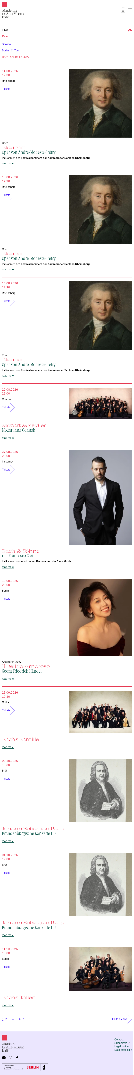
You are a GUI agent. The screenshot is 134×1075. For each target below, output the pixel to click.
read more (8, 163)
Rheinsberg (9, 80)
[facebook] (17, 1058)
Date (5, 36)
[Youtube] (4, 1058)
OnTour (15, 50)
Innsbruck (7, 461)
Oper (5, 57)
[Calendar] (123, 9)
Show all (7, 44)
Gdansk (6, 399)
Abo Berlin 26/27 (19, 57)
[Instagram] (10, 1058)
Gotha (5, 702)
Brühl (5, 770)
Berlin (5, 50)
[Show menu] (130, 10)
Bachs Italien (19, 997)
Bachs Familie (20, 739)
